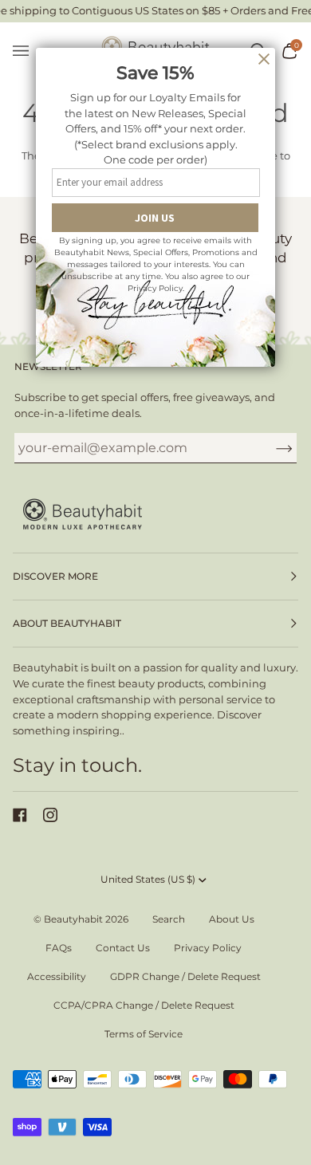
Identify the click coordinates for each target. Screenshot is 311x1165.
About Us (231, 919)
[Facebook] (20, 815)
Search (168, 919)
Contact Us (123, 948)
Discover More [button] (55, 576)
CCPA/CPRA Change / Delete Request (143, 1005)
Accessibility (56, 976)
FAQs (58, 948)
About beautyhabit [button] (67, 623)
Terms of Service (143, 1034)
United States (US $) (147, 879)
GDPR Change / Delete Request (185, 976)
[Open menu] (29, 51)
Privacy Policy (208, 948)
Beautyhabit (73, 919)
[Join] (271, 448)
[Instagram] (50, 815)
